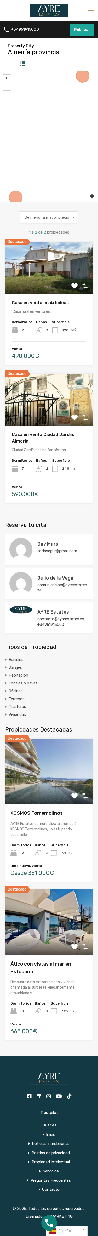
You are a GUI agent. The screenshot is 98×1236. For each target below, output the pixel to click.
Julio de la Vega (55, 578)
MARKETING (62, 1216)
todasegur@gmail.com (57, 550)
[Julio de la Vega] (20, 592)
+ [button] (7, 78)
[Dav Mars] (20, 558)
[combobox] (49, 217)
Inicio (50, 1135)
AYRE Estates (53, 612)
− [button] (7, 86)
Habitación (18, 675)
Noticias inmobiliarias (51, 1144)
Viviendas (17, 714)
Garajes (15, 667)
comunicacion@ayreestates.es (62, 587)
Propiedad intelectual (51, 1162)
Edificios (16, 659)
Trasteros (17, 706)
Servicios (51, 1171)
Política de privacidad (51, 1153)
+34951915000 (25, 29)
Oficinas (16, 691)
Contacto (51, 1190)
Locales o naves (23, 683)
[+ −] (49, 136)
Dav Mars (47, 544)
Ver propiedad (49, 791)
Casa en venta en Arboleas (40, 302)
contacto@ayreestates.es (60, 618)
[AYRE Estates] (20, 611)
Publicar (82, 29)
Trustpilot (49, 1112)
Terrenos (17, 698)
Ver (49, 284)
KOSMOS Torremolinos (36, 813)
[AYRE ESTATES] (49, 14)
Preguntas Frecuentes (51, 1180)
